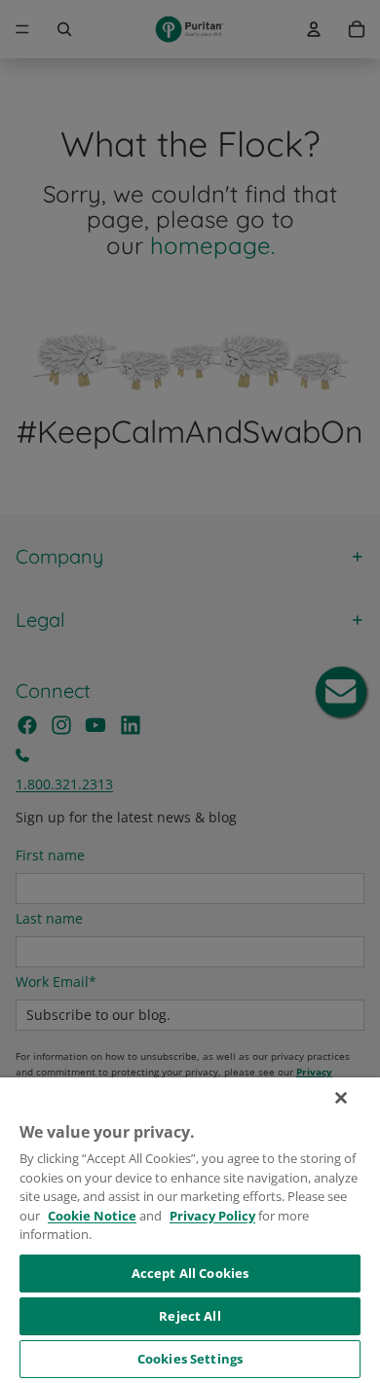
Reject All (189, 1316)
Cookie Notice (92, 1215)
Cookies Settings (190, 1358)
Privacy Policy (212, 1215)
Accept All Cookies (190, 1273)
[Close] (341, 1098)
